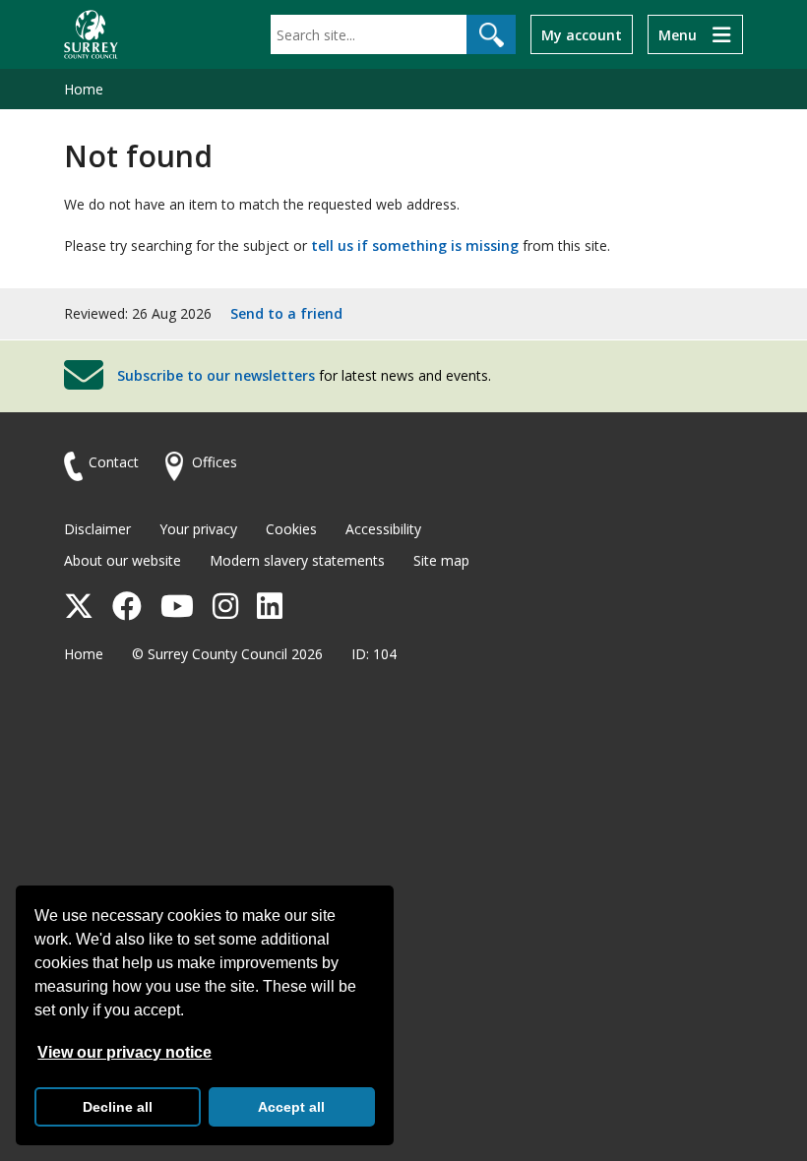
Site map (441, 560)
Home (83, 89)
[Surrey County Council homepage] (91, 34)
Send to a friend (286, 313)
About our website (122, 560)
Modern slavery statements (297, 560)
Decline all (118, 1107)
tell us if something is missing (415, 245)
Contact (114, 462)
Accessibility (383, 528)
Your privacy (198, 528)
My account (581, 35)
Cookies (291, 528)
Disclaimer (97, 528)
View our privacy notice (124, 1052)
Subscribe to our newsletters (216, 375)
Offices (214, 462)
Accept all (291, 1107)
